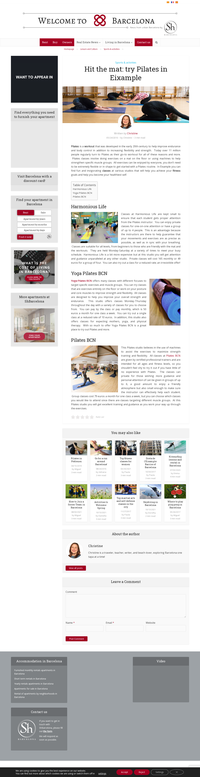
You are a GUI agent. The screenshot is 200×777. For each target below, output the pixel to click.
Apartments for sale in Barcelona (31, 688)
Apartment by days (34, 230)
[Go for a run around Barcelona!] (101, 447)
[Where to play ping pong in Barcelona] (175, 491)
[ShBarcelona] (100, 21)
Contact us (143, 42)
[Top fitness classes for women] (126, 447)
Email (110, 622)
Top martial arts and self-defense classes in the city (126, 502)
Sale (43, 212)
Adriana (102, 472)
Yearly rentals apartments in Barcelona (33, 683)
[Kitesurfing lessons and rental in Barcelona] (175, 446)
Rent (45, 42)
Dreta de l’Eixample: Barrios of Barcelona (150, 463)
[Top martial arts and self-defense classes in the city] (126, 489)
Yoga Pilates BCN (82, 192)
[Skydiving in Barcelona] (150, 491)
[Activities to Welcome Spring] (101, 491)
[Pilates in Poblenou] (76, 447)
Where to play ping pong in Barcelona (175, 504)
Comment (71, 592)
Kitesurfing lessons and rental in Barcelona (175, 461)
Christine (132, 133)
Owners (67, 42)
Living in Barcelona (117, 42)
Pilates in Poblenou (76, 460)
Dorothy (152, 512)
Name (70, 622)
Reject (142, 772)
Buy (55, 42)
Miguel (78, 469)
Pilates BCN (79, 196)
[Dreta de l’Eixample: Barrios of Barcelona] (150, 447)
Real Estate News (87, 42)
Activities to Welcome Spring (101, 505)
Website (150, 622)
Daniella (102, 515)
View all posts (76, 568)
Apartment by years (34, 218)
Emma (177, 473)
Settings (160, 772)
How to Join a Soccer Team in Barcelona (76, 504)
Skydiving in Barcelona (150, 504)
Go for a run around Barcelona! (101, 461)
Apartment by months (34, 224)
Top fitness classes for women (126, 461)
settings (102, 773)
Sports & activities (125, 62)
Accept (124, 772)
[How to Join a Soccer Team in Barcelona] (76, 491)
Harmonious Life (82, 188)
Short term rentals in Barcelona (30, 678)
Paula (127, 472)
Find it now (25, 236)
